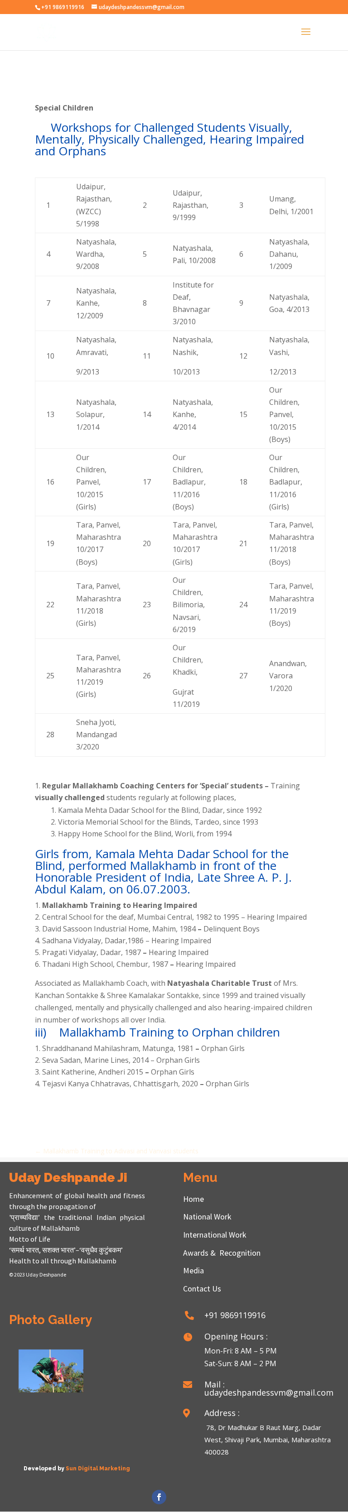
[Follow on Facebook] (159, 1497)
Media (193, 1270)
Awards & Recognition (222, 1253)
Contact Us (202, 1288)
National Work (207, 1216)
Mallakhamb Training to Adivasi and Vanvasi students (116, 1151)
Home (193, 1199)
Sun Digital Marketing (98, 1468)
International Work (214, 1234)
